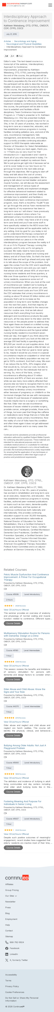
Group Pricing (12, 890)
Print (20, 56)
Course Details (13, 623)
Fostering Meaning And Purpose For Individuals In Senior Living (22, 802)
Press (8, 907)
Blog (7, 913)
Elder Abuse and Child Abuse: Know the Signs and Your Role (24, 690)
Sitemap (9, 936)
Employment (11, 919)
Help (7, 925)
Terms (8, 980)
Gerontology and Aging (25, 41)
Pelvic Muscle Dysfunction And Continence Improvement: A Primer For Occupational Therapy (26, 577)
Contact (9, 930)
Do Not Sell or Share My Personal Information (21, 999)
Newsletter (10, 901)
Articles (7, 41)
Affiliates (9, 884)
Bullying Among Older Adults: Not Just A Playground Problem (25, 746)
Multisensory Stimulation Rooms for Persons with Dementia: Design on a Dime (27, 634)
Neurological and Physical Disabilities (24, 44)
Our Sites (10, 896)
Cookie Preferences (14, 992)
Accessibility (11, 974)
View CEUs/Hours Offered (16, 609)
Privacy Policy (12, 986)
